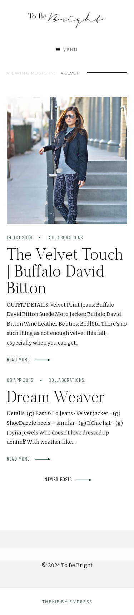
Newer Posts (58, 479)
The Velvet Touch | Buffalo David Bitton (65, 271)
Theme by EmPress (67, 601)
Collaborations (65, 237)
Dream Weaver (56, 396)
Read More (19, 359)
